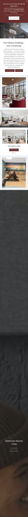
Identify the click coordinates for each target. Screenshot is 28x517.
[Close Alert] (26, 1)
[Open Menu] (26, 25)
